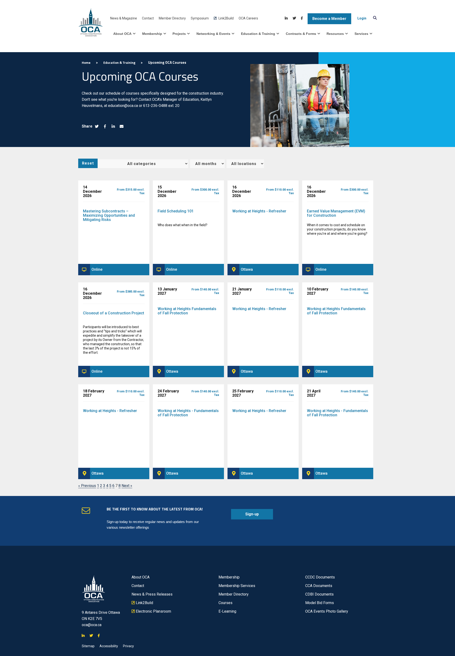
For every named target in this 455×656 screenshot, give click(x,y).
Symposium (200, 18)
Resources (335, 34)
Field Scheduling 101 (176, 211)
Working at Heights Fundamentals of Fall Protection (187, 311)
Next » (127, 485)
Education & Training (258, 34)
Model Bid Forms (319, 603)
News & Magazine (123, 18)
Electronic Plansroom (151, 611)
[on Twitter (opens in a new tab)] (97, 126)
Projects (179, 34)
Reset (88, 163)
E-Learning (227, 611)
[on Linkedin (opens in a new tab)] (113, 126)
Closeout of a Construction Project (113, 313)
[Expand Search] (374, 17)
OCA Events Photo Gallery (326, 611)
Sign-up (245, 515)
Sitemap (88, 646)
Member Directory (172, 18)
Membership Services (236, 585)
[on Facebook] (302, 18)
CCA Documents (318, 585)
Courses (225, 603)
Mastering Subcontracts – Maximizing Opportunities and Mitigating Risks (109, 215)
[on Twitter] (294, 18)
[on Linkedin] (286, 18)
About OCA (122, 34)
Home (86, 62)
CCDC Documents (320, 577)
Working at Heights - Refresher (259, 211)
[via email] (121, 126)
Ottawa (247, 269)
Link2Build (224, 18)
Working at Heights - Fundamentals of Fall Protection (188, 412)
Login (361, 18)
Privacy (128, 646)
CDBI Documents (319, 594)
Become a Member (329, 18)
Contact (148, 18)
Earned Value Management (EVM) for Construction (336, 213)
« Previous (87, 485)
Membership (152, 34)
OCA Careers (248, 18)
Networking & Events (213, 34)
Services (361, 34)
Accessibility (109, 646)
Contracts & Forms (301, 34)
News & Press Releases (152, 594)
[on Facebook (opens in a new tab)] (105, 126)
